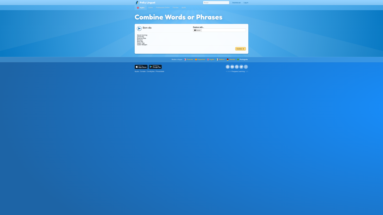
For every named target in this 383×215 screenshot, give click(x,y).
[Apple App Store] (141, 67)
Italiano (222, 59)
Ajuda (184, 7)
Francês (189, 59)
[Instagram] (246, 67)
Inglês (211, 59)
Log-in (246, 2)
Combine (240, 49)
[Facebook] (237, 67)
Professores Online (163, 7)
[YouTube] (232, 67)
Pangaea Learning (238, 71)
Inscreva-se (236, 2)
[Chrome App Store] (228, 67)
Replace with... (198, 27)
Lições (150, 7)
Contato (143, 71)
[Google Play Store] (155, 67)
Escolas (175, 7)
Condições (150, 71)
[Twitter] (241, 67)
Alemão (232, 59)
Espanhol (201, 59)
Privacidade (160, 71)
